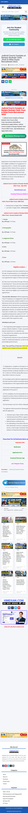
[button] (2, 81)
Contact (5, 783)
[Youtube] (19, 608)
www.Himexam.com (20, 190)
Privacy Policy (6, 781)
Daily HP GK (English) (8, 798)
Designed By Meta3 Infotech (14, 811)
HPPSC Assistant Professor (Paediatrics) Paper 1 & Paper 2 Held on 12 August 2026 (7, 584)
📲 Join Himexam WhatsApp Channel (14, 136)
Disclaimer (5, 779)
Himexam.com (5, 755)
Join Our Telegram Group (11, 487)
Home (4, 774)
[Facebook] (9, 608)
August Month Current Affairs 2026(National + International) (20, 582)
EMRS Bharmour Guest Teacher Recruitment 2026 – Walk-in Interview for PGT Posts (20, 530)
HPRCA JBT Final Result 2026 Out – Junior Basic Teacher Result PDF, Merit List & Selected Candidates (7, 531)
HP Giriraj (5, 803)
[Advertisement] (14, 717)
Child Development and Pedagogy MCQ (12, 794)
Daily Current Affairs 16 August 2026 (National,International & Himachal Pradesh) (20, 557)
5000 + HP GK (6, 791)
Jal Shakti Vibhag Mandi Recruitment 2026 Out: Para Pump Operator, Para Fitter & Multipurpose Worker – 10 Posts (7, 558)
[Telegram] (15, 608)
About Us (5, 776)
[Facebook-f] (3, 766)
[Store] (13, 766)
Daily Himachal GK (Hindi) (9, 796)
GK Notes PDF (6, 801)
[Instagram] (12, 608)
